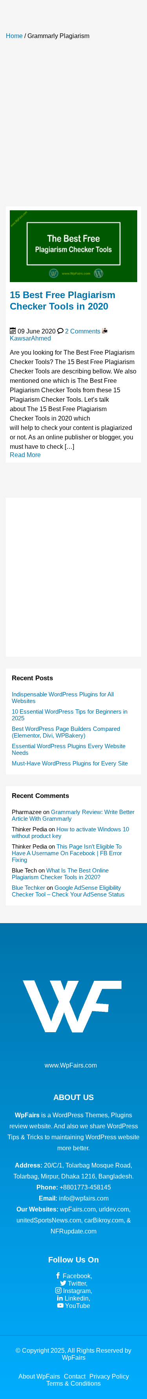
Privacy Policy (109, 1376)
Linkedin (76, 1298)
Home (14, 36)
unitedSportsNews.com (48, 1220)
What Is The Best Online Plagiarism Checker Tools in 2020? (60, 873)
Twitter (76, 1283)
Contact (74, 1376)
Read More (25, 455)
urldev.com (114, 1209)
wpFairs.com (78, 1209)
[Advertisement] (73, 126)
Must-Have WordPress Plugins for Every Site (70, 763)
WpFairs (73, 1357)
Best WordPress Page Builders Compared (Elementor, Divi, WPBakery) (66, 732)
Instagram (76, 1291)
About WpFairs (39, 1376)
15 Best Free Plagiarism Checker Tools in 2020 (62, 300)
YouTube (77, 1305)
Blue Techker (28, 887)
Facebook (76, 1276)
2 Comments (82, 331)
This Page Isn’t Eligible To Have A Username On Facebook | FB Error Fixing (67, 853)
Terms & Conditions (73, 1383)
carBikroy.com (103, 1220)
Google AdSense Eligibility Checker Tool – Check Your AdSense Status (68, 891)
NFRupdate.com (73, 1231)
